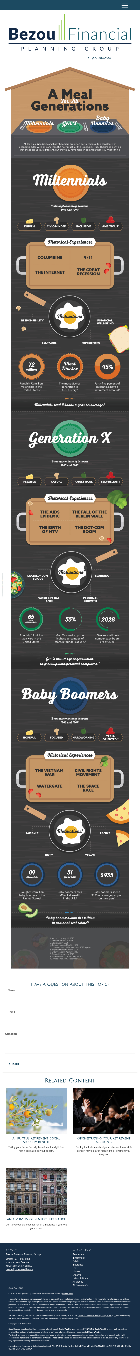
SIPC (91, 1329)
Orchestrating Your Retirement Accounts (103, 1140)
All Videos (78, 1281)
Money (76, 1271)
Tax (74, 1268)
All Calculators (80, 1285)
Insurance (78, 1264)
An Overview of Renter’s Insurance (36, 1219)
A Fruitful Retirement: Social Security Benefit (36, 1140)
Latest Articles (80, 1278)
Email (11, 1012)
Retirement (79, 1254)
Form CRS (18, 1288)
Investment (79, 1257)
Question (11, 1034)
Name (11, 990)
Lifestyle (77, 1274)
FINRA (86, 1329)
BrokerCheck (67, 1293)
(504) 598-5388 (101, 58)
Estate (76, 1261)
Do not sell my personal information (63, 1318)
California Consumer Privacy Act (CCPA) (94, 1315)
